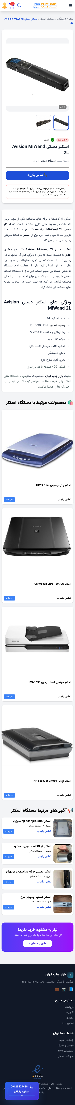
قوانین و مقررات (65, 1045)
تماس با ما (67, 1023)
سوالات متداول (65, 1056)
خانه (71, 19)
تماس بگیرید (35, 175)
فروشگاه (61, 19)
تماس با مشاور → (37, 944)
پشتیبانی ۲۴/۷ (65, 1051)
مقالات (69, 1018)
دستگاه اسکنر (47, 19)
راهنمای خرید (66, 1040)
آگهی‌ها (69, 1013)
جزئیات (9, 499)
